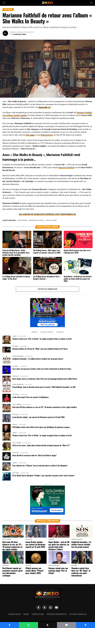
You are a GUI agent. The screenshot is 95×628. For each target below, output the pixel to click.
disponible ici (44, 107)
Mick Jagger (30, 135)
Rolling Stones (47, 135)
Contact (26, 614)
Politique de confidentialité (56, 614)
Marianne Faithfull (37, 220)
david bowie (22, 220)
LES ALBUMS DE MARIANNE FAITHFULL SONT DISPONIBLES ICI (47, 214)
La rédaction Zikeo (19, 34)
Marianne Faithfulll (66, 167)
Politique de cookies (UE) (78, 614)
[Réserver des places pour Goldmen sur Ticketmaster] (47, 499)
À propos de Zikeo (38, 614)
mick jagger (52, 220)
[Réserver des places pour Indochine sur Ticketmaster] (47, 312)
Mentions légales (14, 614)
